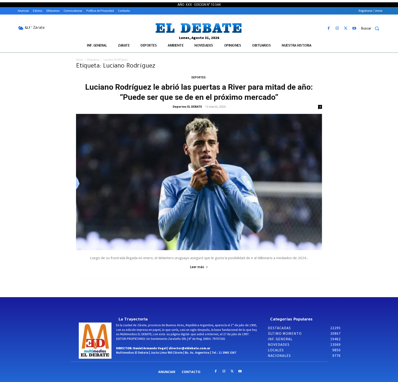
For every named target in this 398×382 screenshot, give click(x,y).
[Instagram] (337, 28)
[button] (371, 28)
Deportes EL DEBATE (187, 107)
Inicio (79, 60)
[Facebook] (328, 28)
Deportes (198, 77)
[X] (346, 28)
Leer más (197, 267)
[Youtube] (354, 28)
